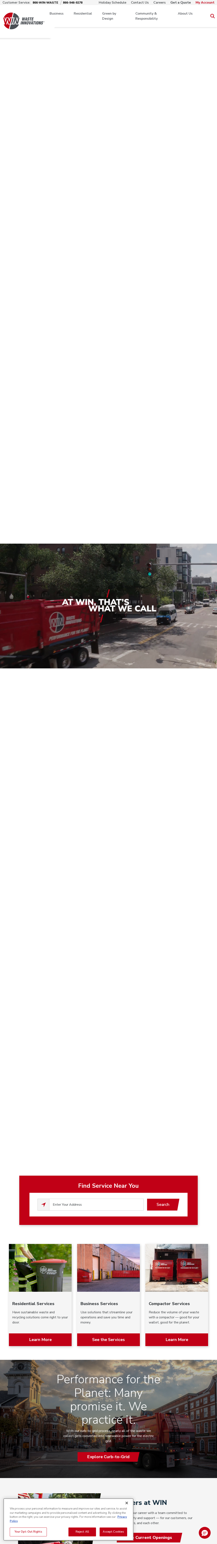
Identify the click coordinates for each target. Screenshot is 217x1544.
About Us (185, 13)
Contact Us (140, 2)
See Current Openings (149, 1537)
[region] (68, 1519)
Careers (159, 2)
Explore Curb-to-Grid (108, 1457)
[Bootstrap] (24, 16)
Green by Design (109, 16)
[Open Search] (212, 16)
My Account (205, 2)
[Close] (126, 1503)
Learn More (40, 1339)
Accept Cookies (113, 1532)
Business (57, 13)
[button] (205, 1533)
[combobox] (96, 1205)
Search (163, 1204)
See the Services (108, 1339)
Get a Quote (180, 2)
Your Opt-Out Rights (28, 1532)
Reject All (82, 1532)
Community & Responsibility (146, 16)
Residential (83, 13)
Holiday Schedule (112, 2)
